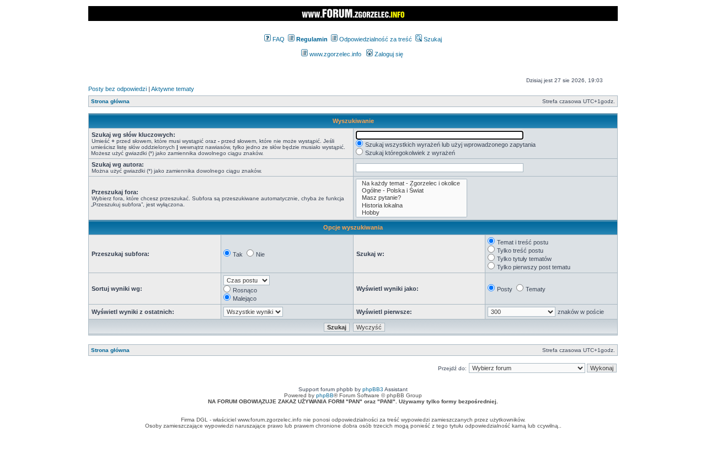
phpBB (325, 395)
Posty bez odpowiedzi (117, 89)
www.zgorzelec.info (334, 54)
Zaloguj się (388, 54)
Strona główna (110, 101)
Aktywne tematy (172, 89)
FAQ (278, 39)
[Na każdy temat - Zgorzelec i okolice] (411, 183)
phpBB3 (372, 389)
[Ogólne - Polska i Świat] (411, 190)
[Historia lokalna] (411, 205)
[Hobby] (411, 212)
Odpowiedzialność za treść (375, 39)
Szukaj (432, 39)
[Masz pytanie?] (411, 197)
